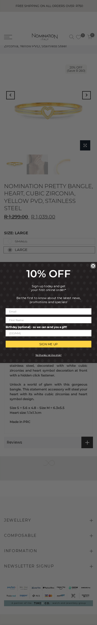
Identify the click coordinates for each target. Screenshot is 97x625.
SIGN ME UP (48, 344)
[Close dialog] (93, 266)
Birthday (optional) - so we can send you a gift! (36, 327)
